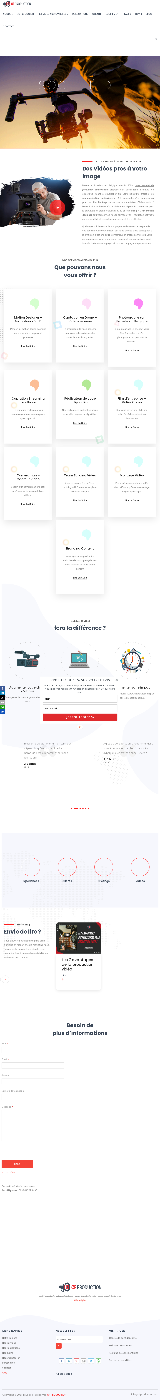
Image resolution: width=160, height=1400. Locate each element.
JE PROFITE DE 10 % (80, 717)
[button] (80, 679)
